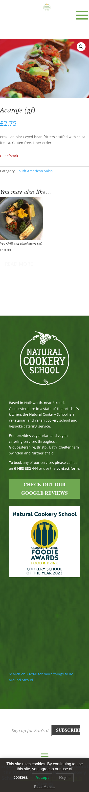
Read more (19, 263)
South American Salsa (35, 171)
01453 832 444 (26, 468)
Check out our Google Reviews (44, 488)
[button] (81, 46)
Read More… (44, 787)
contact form (68, 468)
